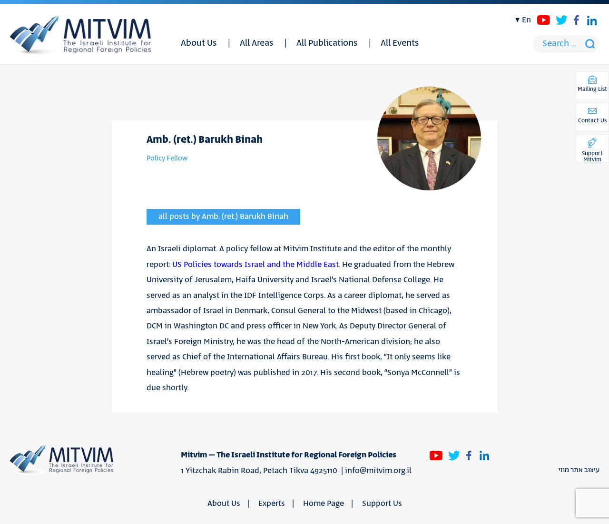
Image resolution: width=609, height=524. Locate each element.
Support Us (382, 503)
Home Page (323, 503)
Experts (271, 503)
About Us (198, 43)
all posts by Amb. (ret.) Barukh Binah (223, 216)
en (526, 20)
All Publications (326, 43)
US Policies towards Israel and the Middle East (255, 264)
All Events (400, 43)
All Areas (256, 43)
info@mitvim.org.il (378, 470)
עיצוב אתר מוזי (579, 470)
